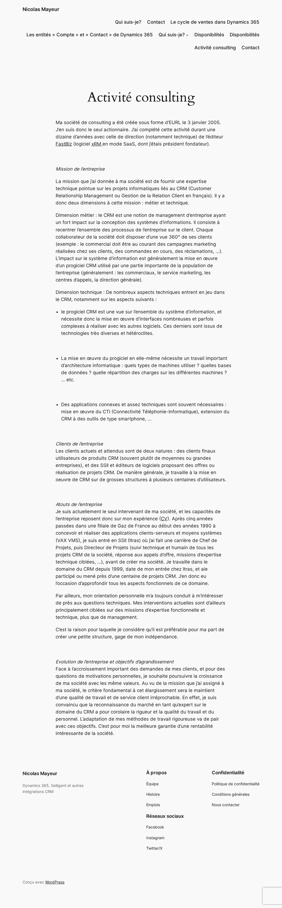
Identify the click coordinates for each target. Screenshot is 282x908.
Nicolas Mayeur (41, 9)
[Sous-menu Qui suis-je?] (187, 34)
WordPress (54, 882)
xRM (96, 144)
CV (164, 518)
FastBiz (64, 144)
